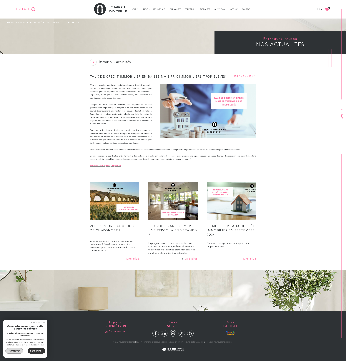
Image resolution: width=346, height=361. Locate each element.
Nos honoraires (167, 342)
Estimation (190, 9)
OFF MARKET (175, 9)
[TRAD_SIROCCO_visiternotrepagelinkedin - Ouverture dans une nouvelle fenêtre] (164, 333)
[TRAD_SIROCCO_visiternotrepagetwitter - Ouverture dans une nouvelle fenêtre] (182, 333)
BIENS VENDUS (159, 9)
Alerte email (220, 9)
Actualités (205, 9)
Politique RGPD (219, 342)
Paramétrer (14, 351)
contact (246, 9)
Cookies (229, 342)
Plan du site (178, 342)
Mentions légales (191, 342)
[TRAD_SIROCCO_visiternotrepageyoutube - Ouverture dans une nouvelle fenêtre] (190, 333)
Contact (341, 114)
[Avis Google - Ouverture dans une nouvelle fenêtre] (230, 332)
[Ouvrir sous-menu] (150, 9)
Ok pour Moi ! (36, 351)
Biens (145, 9)
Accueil (135, 9)
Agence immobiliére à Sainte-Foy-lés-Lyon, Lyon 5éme (33, 22)
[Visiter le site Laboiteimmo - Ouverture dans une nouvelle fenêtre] (173, 353)
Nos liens (209, 342)
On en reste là (36, 323)
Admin (201, 342)
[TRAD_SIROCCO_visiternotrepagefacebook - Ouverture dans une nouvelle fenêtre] (155, 333)
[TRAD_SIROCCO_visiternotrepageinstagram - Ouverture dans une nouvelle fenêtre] (173, 333)
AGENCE (233, 9)
